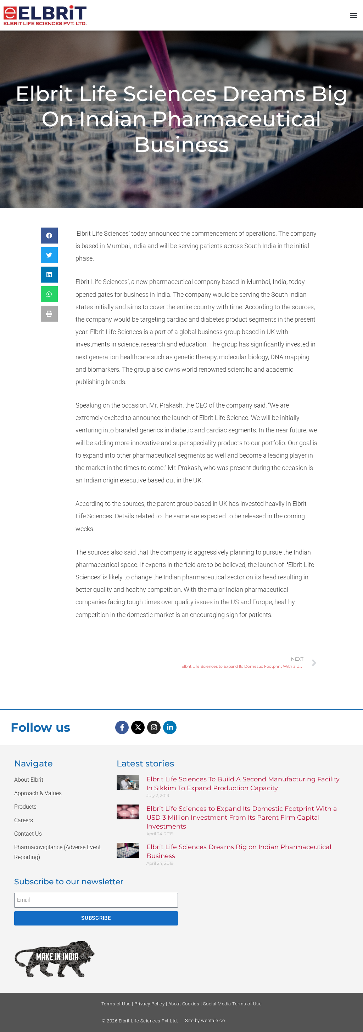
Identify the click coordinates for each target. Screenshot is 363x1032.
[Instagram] (154, 727)
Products (25, 806)
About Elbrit (28, 779)
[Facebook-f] (122, 727)
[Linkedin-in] (170, 727)
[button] (353, 15)
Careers (23, 820)
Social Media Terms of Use (232, 1003)
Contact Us (28, 833)
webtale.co (213, 1020)
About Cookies (184, 1003)
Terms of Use (116, 1003)
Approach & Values (38, 793)
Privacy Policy (149, 1003)
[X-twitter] (138, 727)
